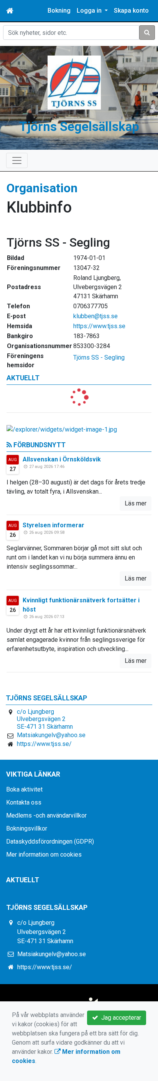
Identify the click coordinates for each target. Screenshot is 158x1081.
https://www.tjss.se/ (44, 743)
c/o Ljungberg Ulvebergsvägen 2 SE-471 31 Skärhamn (45, 719)
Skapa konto (131, 10)
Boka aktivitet (24, 789)
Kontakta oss (23, 802)
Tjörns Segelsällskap (79, 126)
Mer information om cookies (44, 854)
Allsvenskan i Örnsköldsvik (62, 459)
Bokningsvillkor (26, 828)
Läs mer (135, 503)
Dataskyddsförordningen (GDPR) (50, 841)
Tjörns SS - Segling (99, 357)
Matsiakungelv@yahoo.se (51, 735)
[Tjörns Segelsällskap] (74, 82)
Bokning (59, 10)
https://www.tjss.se (99, 326)
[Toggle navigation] (17, 160)
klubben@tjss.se (95, 316)
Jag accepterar (119, 1017)
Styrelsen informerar (53, 525)
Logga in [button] (90, 10)
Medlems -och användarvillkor (46, 815)
